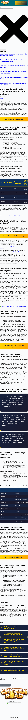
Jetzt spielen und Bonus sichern (14, 557)
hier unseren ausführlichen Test (13, 251)
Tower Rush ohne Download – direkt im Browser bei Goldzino (12, 60)
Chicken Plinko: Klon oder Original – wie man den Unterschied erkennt (14, 78)
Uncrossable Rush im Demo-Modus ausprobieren (14, 346)
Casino (1, 98)
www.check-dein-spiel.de (6, 593)
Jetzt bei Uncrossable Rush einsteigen (14, 236)
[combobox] (6, 7)
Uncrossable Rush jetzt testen (14, 119)
